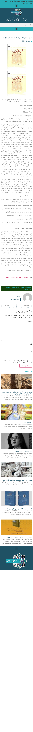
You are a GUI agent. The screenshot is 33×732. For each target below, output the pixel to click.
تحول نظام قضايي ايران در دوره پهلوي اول (17, 37)
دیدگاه (29, 321)
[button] (16, 5)
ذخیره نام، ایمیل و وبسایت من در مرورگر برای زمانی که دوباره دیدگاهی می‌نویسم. (17, 361)
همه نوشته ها (15, 299)
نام (30, 344)
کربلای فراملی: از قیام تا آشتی (23, 451)
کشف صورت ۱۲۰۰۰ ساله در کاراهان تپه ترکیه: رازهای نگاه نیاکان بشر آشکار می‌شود (17, 393)
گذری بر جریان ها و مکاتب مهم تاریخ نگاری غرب (17, 480)
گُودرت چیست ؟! (27, 422)
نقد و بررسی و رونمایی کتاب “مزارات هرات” (19, 537)
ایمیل (30, 351)
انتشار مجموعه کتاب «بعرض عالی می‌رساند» (19, 509)
